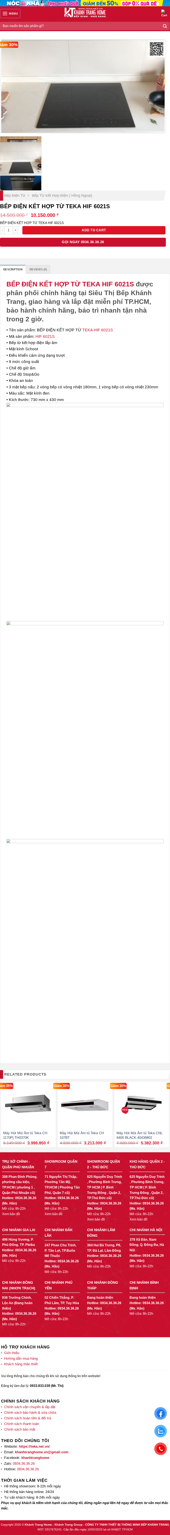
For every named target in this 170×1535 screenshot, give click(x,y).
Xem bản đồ (11, 1214)
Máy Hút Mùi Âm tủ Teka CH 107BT (82, 1135)
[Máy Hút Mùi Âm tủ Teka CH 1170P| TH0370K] (28, 1105)
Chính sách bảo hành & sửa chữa (30, 1413)
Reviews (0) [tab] (38, 269)
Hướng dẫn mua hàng (21, 1358)
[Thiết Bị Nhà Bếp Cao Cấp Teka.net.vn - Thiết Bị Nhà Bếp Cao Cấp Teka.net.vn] (85, 12)
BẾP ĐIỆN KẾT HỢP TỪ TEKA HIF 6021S (70, 284)
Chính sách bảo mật (19, 1429)
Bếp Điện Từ (14, 195)
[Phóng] (5, 128)
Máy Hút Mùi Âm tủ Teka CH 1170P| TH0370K (25, 1135)
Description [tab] (12, 269)
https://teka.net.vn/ (34, 1446)
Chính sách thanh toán (21, 1424)
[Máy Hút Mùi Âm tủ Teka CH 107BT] (85, 1105)
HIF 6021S (44, 336)
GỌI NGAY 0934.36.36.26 (83, 242)
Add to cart (94, 230)
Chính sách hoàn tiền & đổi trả (27, 1418)
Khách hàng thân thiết (21, 1364)
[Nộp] (165, 26)
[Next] (157, 86)
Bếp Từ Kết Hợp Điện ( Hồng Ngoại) (62, 195)
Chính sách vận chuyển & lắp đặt (29, 1407)
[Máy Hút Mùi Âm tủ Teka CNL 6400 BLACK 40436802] (141, 1105)
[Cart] (164, 14)
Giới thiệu (11, 1353)
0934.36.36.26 (25, 1198)
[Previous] (8, 86)
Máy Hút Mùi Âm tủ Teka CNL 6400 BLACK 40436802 (139, 1135)
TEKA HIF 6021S (97, 330)
